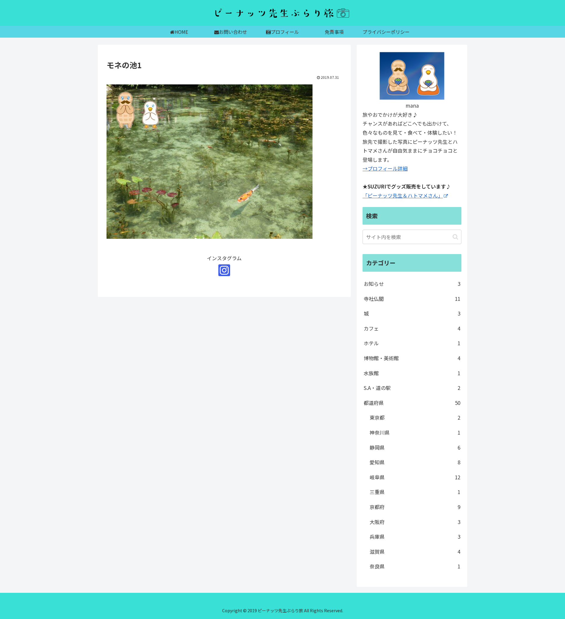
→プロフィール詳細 (385, 168)
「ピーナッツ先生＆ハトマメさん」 (403, 195)
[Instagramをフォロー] (224, 270)
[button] (455, 236)
